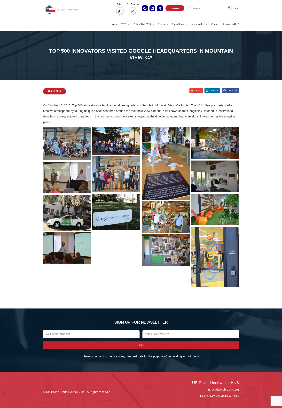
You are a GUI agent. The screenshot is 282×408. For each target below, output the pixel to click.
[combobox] (206, 8)
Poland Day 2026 (142, 24)
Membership (198, 24)
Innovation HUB (231, 24)
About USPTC (119, 24)
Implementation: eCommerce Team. (219, 395)
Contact (215, 24)
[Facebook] (145, 8)
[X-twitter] (160, 8)
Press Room (178, 24)
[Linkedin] (152, 8)
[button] (196, 90)
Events (161, 24)
